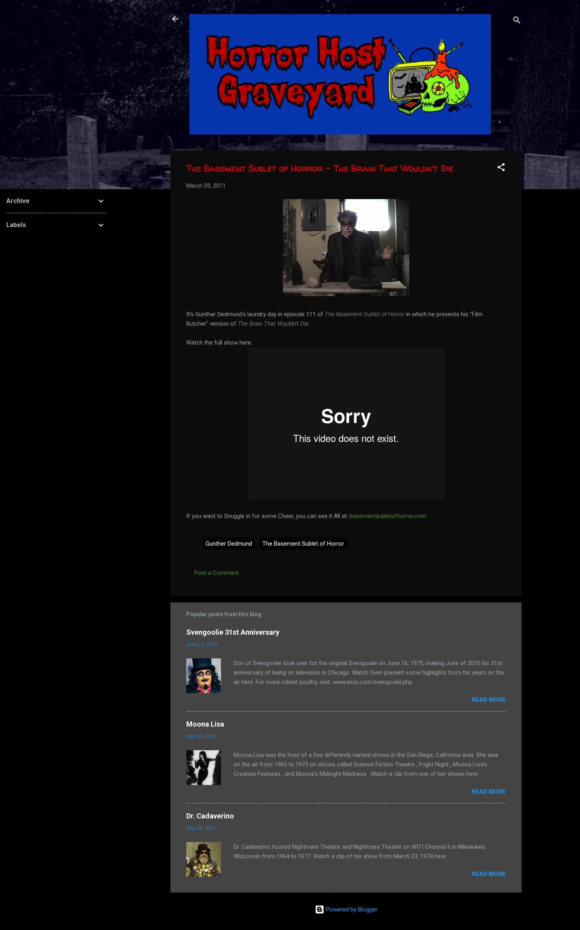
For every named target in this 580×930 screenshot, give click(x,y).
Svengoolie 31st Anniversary (232, 632)
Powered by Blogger (351, 909)
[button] (501, 168)
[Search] (517, 21)
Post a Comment (216, 572)
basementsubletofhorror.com (388, 516)
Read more (488, 699)
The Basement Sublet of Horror (303, 543)
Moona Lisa (205, 724)
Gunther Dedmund (229, 543)
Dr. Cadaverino (210, 816)
